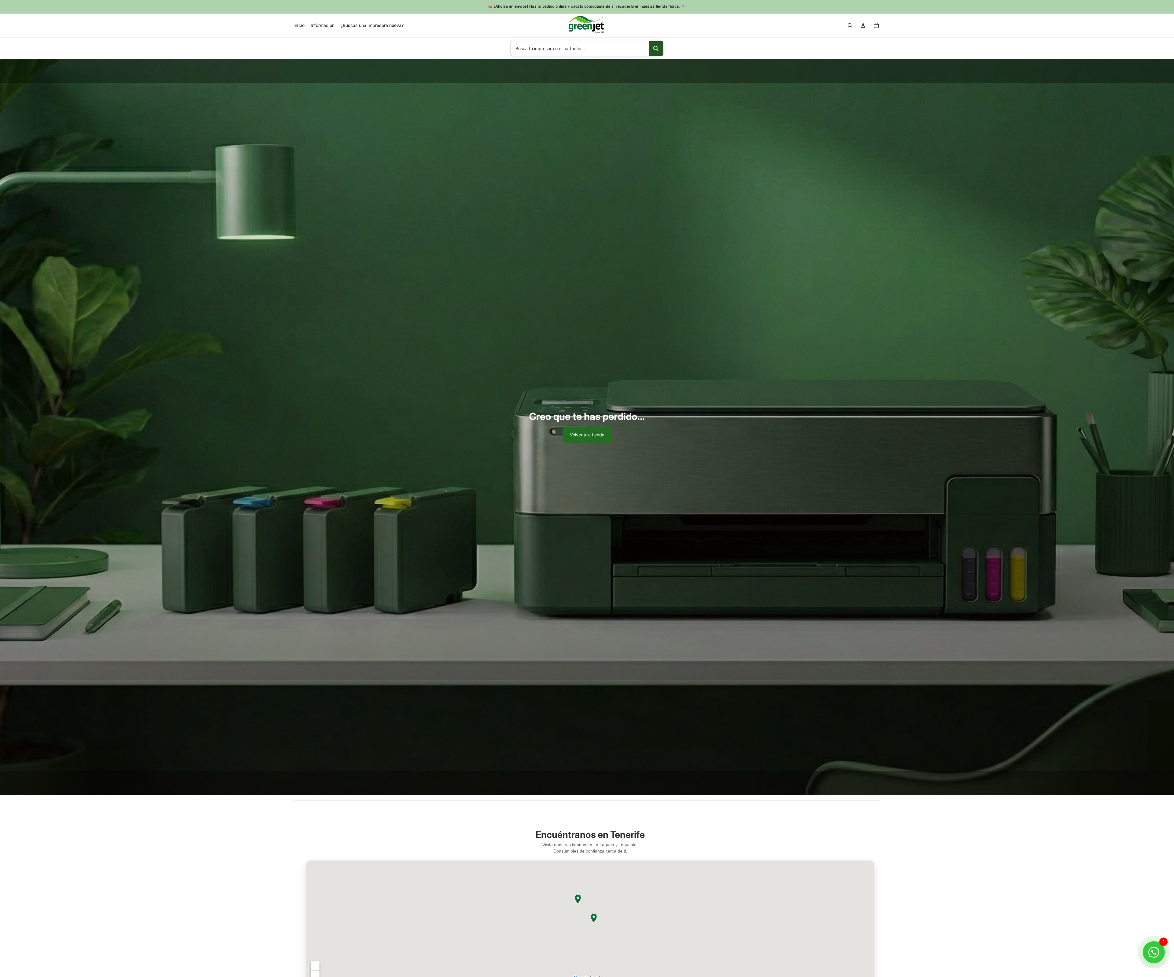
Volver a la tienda (587, 434)
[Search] (850, 25)
